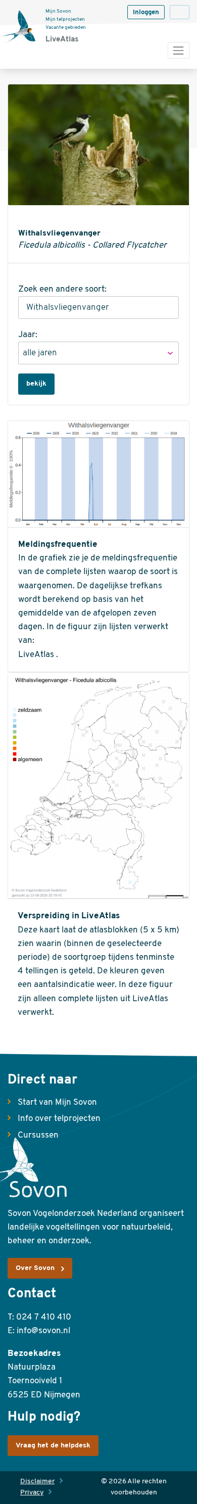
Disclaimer (37, 1481)
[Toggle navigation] (178, 50)
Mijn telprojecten (65, 19)
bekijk (36, 384)
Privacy (31, 1492)
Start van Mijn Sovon (57, 1102)
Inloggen (146, 12)
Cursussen (38, 1135)
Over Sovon (35, 1268)
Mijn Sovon (58, 11)
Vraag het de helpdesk (53, 1445)
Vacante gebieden (65, 27)
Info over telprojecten (59, 1118)
